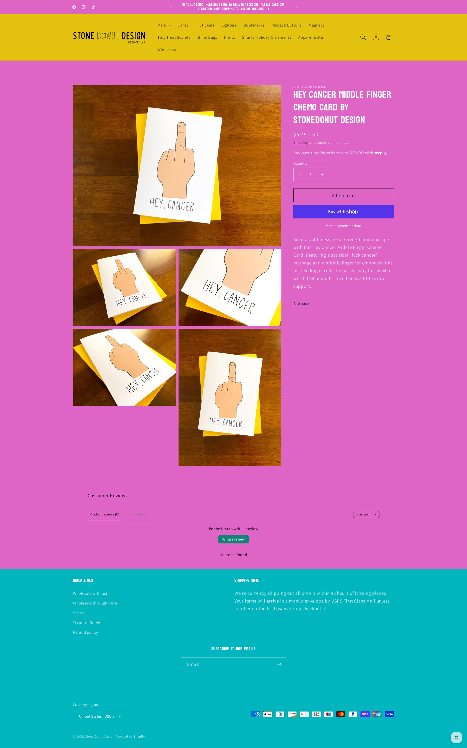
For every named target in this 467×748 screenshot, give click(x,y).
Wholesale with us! (90, 593)
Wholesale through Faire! (95, 603)
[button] (164, 25)
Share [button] (303, 303)
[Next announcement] (296, 7)
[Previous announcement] (170, 7)
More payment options (344, 225)
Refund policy (85, 632)
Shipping (300, 142)
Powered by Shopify (130, 736)
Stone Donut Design (100, 736)
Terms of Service (88, 622)
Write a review (233, 539)
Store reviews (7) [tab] (136, 514)
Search (79, 612)
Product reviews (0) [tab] (104, 514)
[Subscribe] (279, 664)
